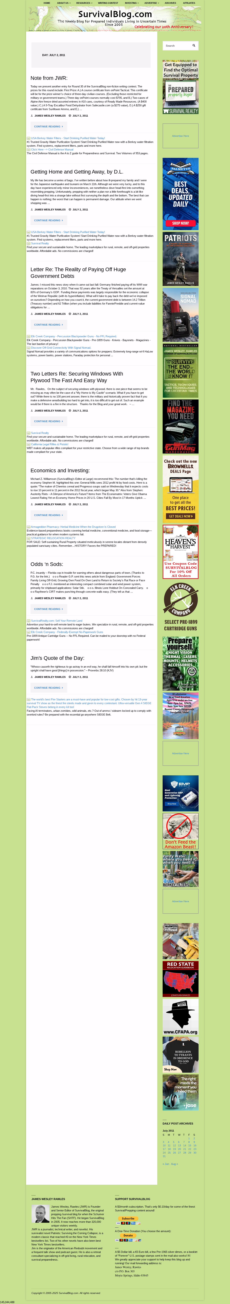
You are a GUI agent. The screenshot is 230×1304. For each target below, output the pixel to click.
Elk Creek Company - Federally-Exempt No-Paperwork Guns (65, 632)
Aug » (174, 1163)
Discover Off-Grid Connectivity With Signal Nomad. (59, 347)
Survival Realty (38, 243)
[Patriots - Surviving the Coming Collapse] (181, 259)
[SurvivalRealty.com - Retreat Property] (181, 87)
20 (179, 1149)
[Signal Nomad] (181, 315)
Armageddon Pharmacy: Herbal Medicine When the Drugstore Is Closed (71, 526)
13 (179, 1145)
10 (164, 1145)
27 (179, 1152)
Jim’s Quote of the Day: (57, 658)
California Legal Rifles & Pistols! (47, 444)
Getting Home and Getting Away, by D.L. (77, 172)
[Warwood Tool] (181, 941)
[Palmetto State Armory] (181, 194)
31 (164, 1156)
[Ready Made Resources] (181, 664)
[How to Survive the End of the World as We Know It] (181, 371)
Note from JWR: (49, 78)
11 (169, 1145)
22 (189, 1149)
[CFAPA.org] (181, 1017)
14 (184, 1145)
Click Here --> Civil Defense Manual (50, 149)
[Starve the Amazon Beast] (181, 831)
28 (184, 1152)
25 (169, 1152)
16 (195, 1145)
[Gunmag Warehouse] (181, 426)
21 (184, 1149)
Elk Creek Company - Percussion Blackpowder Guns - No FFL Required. (72, 336)
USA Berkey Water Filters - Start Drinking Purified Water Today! (66, 138)
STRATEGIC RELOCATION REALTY (51, 538)
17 (164, 1149)
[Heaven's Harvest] (181, 552)
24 (164, 1152)
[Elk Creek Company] (181, 608)
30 (195, 1152)
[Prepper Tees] (181, 1055)
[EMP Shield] (181, 793)
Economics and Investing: (60, 470)
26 (174, 1152)
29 (189, 1152)
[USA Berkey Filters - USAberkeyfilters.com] (181, 869)
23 (195, 1149)
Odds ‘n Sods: (47, 564)
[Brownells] (181, 489)
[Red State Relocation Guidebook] (181, 979)
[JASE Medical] (181, 1092)
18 (169, 1149)
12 (174, 1145)
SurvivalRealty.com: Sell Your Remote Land (54, 620)
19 (174, 1149)
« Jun (166, 1163)
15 (189, 1145)
